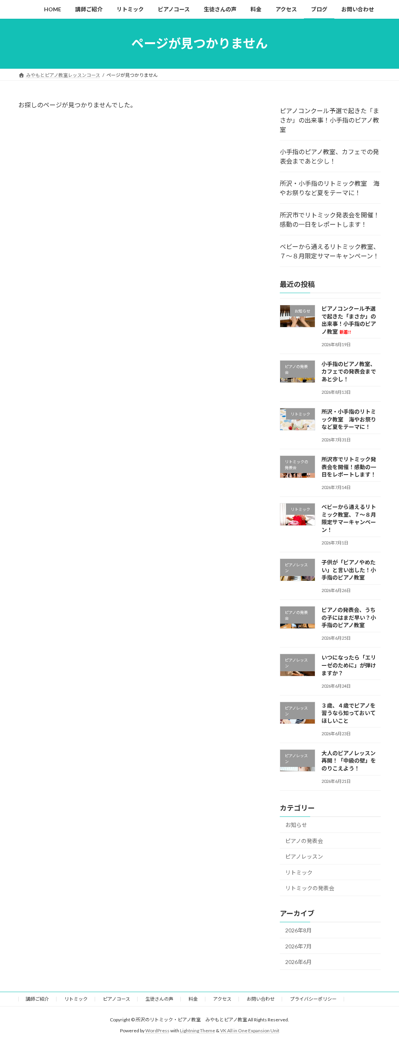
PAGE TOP (382, 1005)
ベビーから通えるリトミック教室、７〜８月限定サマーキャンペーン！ (330, 251)
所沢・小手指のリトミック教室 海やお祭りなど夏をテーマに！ (330, 188)
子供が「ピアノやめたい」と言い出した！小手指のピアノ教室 (348, 570)
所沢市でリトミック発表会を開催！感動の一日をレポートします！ (330, 219)
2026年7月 (298, 946)
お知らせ (296, 825)
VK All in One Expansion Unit (249, 1030)
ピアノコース (116, 999)
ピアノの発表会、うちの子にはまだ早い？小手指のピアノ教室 (348, 617)
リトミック (298, 872)
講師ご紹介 (37, 999)
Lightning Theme (197, 1030)
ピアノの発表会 (304, 840)
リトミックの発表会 (309, 888)
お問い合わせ (261, 999)
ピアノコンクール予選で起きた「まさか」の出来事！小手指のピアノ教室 (329, 120)
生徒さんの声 (159, 999)
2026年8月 (298, 930)
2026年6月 (298, 962)
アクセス (222, 999)
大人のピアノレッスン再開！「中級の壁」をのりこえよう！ (348, 760)
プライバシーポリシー (313, 999)
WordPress (157, 1030)
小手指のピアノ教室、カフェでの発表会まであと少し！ (329, 156)
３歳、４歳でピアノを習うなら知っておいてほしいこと (348, 713)
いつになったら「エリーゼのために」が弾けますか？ (348, 665)
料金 (193, 999)
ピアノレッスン (304, 856)
